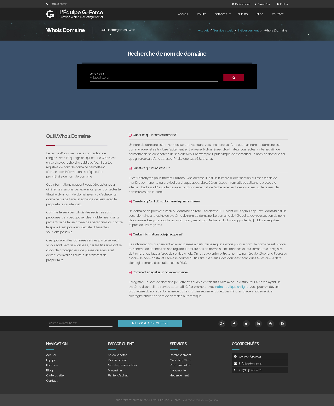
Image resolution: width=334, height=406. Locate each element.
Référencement (180, 355)
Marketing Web (180, 360)
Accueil (183, 14)
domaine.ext (97, 73)
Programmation (180, 365)
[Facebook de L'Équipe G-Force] (234, 324)
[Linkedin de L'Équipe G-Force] (258, 324)
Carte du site (55, 375)
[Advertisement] (167, 101)
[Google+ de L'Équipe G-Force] (222, 324)
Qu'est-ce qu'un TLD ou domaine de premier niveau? (166, 201)
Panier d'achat (242, 4)
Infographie (178, 370)
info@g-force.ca (250, 363)
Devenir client (117, 360)
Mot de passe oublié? (122, 365)
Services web (223, 30)
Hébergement (248, 30)
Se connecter (117, 355)
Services (221, 14)
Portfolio (52, 365)
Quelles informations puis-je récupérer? (158, 234)
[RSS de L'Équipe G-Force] (283, 324)
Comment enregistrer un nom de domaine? (160, 272)
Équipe (201, 14)
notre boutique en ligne (231, 287)
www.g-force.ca (250, 356)
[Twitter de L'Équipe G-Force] (246, 324)
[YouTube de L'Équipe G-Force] (271, 324)
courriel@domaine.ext (63, 322)
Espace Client (264, 4)
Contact (277, 14)
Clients (243, 14)
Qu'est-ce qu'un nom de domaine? (155, 135)
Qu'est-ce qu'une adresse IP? (151, 168)
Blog (259, 14)
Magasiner (115, 370)
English (284, 4)
